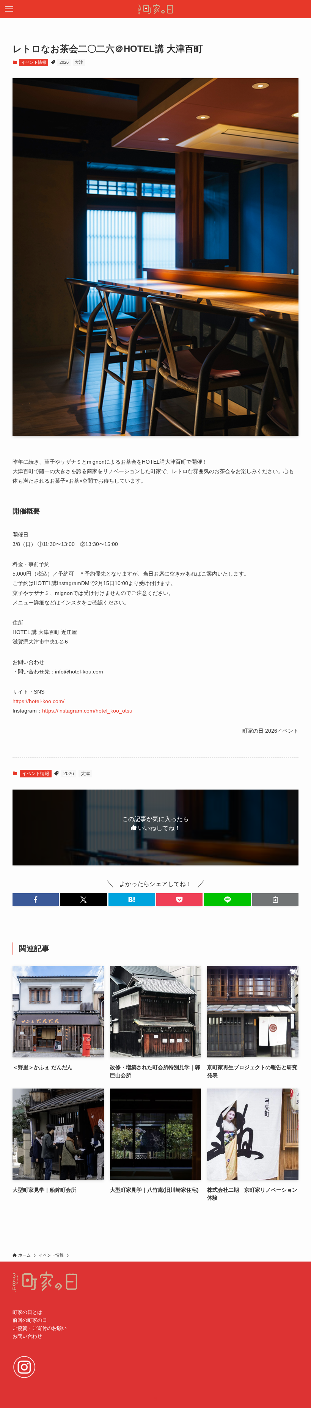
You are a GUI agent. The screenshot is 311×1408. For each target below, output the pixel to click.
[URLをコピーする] (275, 899)
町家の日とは (27, 1312)
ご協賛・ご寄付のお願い (40, 1328)
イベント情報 (33, 62)
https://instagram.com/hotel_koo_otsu (87, 711)
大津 (79, 62)
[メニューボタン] (9, 9)
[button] (36, 899)
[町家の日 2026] (155, 9)
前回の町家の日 (30, 1320)
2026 (64, 62)
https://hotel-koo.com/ (38, 701)
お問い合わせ (27, 1336)
